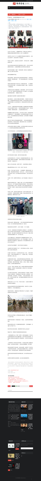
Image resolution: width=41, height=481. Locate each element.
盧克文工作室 (17, 19)
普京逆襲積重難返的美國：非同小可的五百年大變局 (16, 379)
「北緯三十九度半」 (21, 14)
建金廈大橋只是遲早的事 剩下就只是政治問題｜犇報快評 (30, 417)
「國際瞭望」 (13, 14)
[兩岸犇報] (20, 4)
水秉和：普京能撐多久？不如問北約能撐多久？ (16, 378)
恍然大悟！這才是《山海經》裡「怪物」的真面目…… (17, 456)
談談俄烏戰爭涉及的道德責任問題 (13, 377)
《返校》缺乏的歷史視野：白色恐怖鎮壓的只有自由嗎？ (17, 466)
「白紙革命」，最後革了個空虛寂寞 (14, 382)
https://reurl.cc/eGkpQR (15, 417)
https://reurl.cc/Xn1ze (14, 416)
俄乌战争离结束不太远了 (15, 370)
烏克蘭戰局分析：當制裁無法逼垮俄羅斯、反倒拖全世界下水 (18, 381)
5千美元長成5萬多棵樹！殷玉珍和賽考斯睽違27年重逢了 (30, 407)
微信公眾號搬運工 (12, 19)
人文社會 (9, 460)
